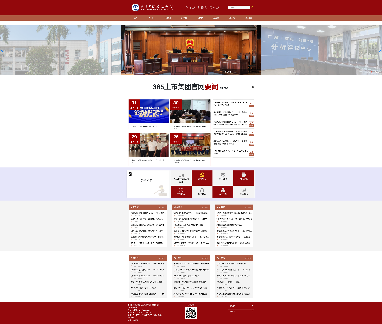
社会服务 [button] (216, 18)
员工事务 (178, 258)
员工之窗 (221, 258)
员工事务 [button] (232, 18)
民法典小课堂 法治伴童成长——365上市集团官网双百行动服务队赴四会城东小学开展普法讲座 (230, 133)
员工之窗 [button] (248, 18)
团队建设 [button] (184, 18)
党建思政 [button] (168, 18)
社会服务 (135, 258)
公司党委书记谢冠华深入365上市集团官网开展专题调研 (230, 152)
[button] (2, 50)
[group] (191, 50)
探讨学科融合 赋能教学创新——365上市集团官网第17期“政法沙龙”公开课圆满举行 (230, 113)
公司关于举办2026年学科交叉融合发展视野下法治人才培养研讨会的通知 (230, 104)
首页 (135, 18)
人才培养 (221, 207)
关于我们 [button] (152, 18)
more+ (162, 207)
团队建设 (178, 207)
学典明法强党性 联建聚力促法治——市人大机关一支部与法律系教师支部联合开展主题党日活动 (230, 123)
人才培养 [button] (200, 18)
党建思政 (135, 207)
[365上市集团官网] (153, 4)
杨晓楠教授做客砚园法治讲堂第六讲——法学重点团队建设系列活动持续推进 (230, 142)
